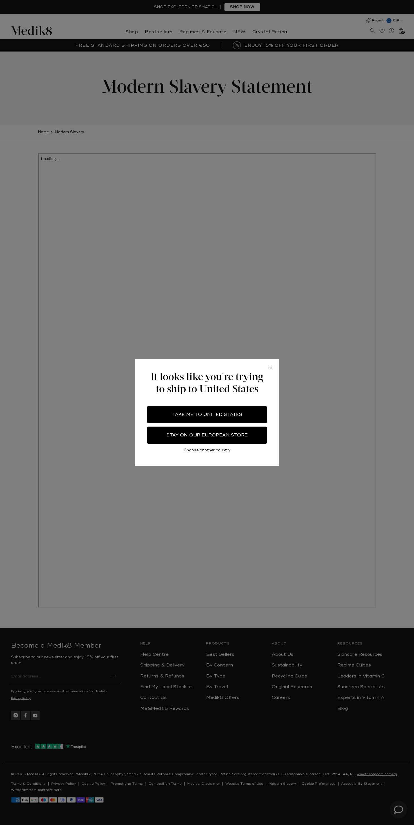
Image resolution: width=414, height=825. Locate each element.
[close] (271, 367)
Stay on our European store (207, 435)
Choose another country (207, 450)
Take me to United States (207, 414)
